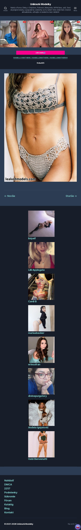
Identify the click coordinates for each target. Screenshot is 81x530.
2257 (7, 488)
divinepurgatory (37, 395)
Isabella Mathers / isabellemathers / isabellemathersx (40, 58)
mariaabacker (36, 332)
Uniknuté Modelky (40, 4)
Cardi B (32, 301)
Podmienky (10, 492)
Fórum (8, 500)
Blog (6, 508)
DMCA (8, 484)
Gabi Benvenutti (37, 458)
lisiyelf (32, 238)
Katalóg (8, 504)
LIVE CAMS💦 (40, 53)
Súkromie (9, 496)
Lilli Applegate (36, 269)
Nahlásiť (9, 480)
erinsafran (34, 364)
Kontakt (9, 512)
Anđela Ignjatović (38, 427)
